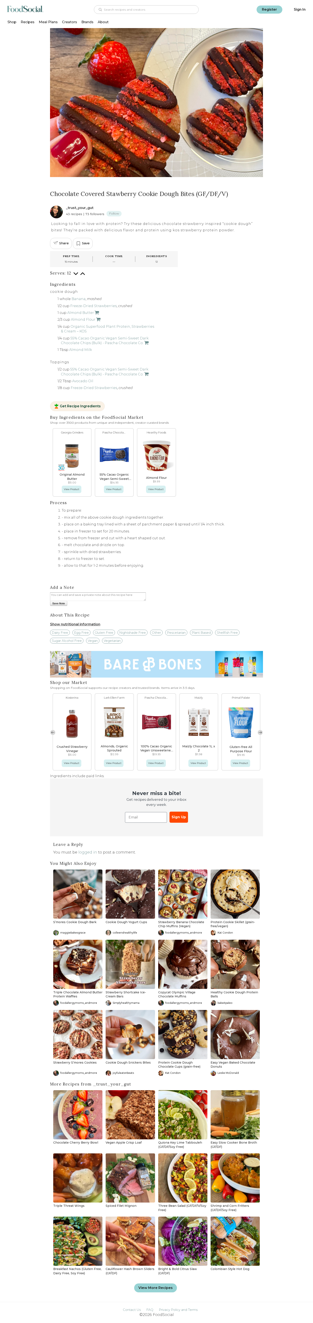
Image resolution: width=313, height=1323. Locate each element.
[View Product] (96, 313)
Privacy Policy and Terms (178, 1310)
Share (64, 243)
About (103, 22)
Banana (79, 299)
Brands (87, 22)
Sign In (300, 9)
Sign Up (179, 817)
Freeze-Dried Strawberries (93, 306)
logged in (87, 852)
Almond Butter (80, 313)
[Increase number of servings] (82, 276)
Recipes (27, 22)
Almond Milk (80, 350)
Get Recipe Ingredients (80, 406)
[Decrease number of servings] (75, 276)
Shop (11, 22)
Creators (69, 22)
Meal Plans (48, 22)
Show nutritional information (75, 624)
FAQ (149, 1310)
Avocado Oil (82, 381)
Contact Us (132, 1310)
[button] (260, 732)
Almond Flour (83, 320)
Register (269, 9)
